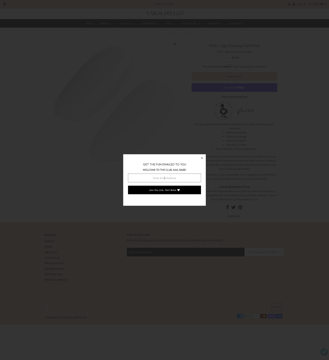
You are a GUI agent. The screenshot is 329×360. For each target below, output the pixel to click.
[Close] (202, 158)
